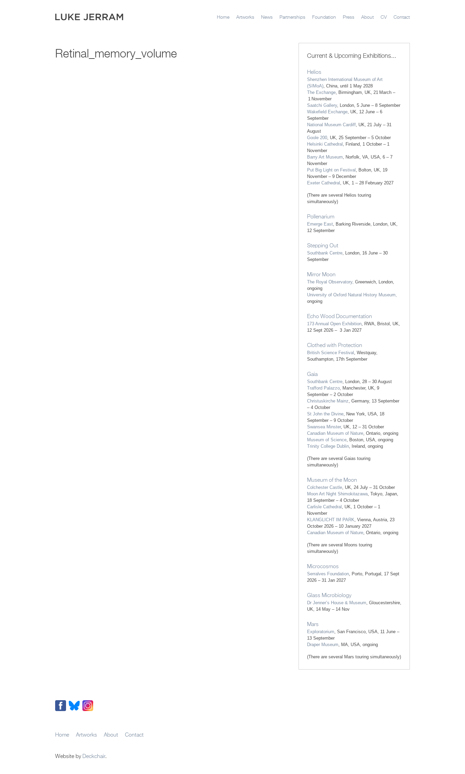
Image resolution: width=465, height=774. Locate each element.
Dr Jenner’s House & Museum (336, 602)
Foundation (324, 17)
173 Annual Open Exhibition (334, 323)
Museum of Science (327, 439)
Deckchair (93, 756)
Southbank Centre (324, 253)
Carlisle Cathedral (324, 506)
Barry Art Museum (325, 157)
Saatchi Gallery (322, 105)
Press (348, 17)
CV (384, 17)
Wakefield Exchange (327, 111)
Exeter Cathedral (323, 182)
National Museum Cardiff (331, 124)
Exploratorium (320, 631)
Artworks (245, 17)
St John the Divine (325, 413)
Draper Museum (322, 644)
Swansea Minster (324, 426)
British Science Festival (330, 352)
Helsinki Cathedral (325, 144)
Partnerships (292, 17)
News (267, 17)
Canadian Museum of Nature (335, 433)
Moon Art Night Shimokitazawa (337, 493)
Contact (402, 17)
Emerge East (320, 224)
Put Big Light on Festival (331, 169)
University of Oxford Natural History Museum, (352, 294)
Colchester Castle (324, 487)
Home (223, 17)
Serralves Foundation (328, 573)
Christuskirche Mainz (328, 401)
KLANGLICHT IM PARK (330, 519)
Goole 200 (317, 137)
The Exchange (321, 92)
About (367, 17)
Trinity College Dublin (328, 446)
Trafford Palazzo (323, 388)
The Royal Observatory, (330, 281)
